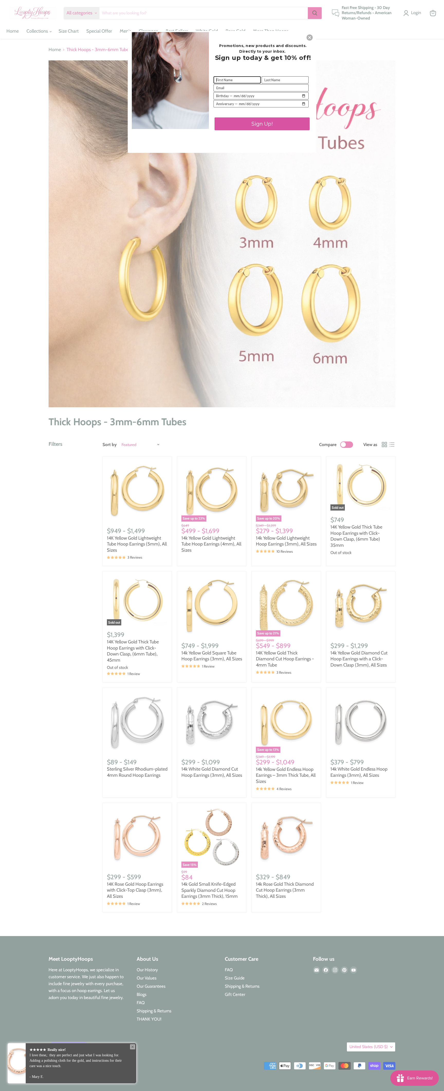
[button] (310, 37)
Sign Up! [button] (262, 124)
